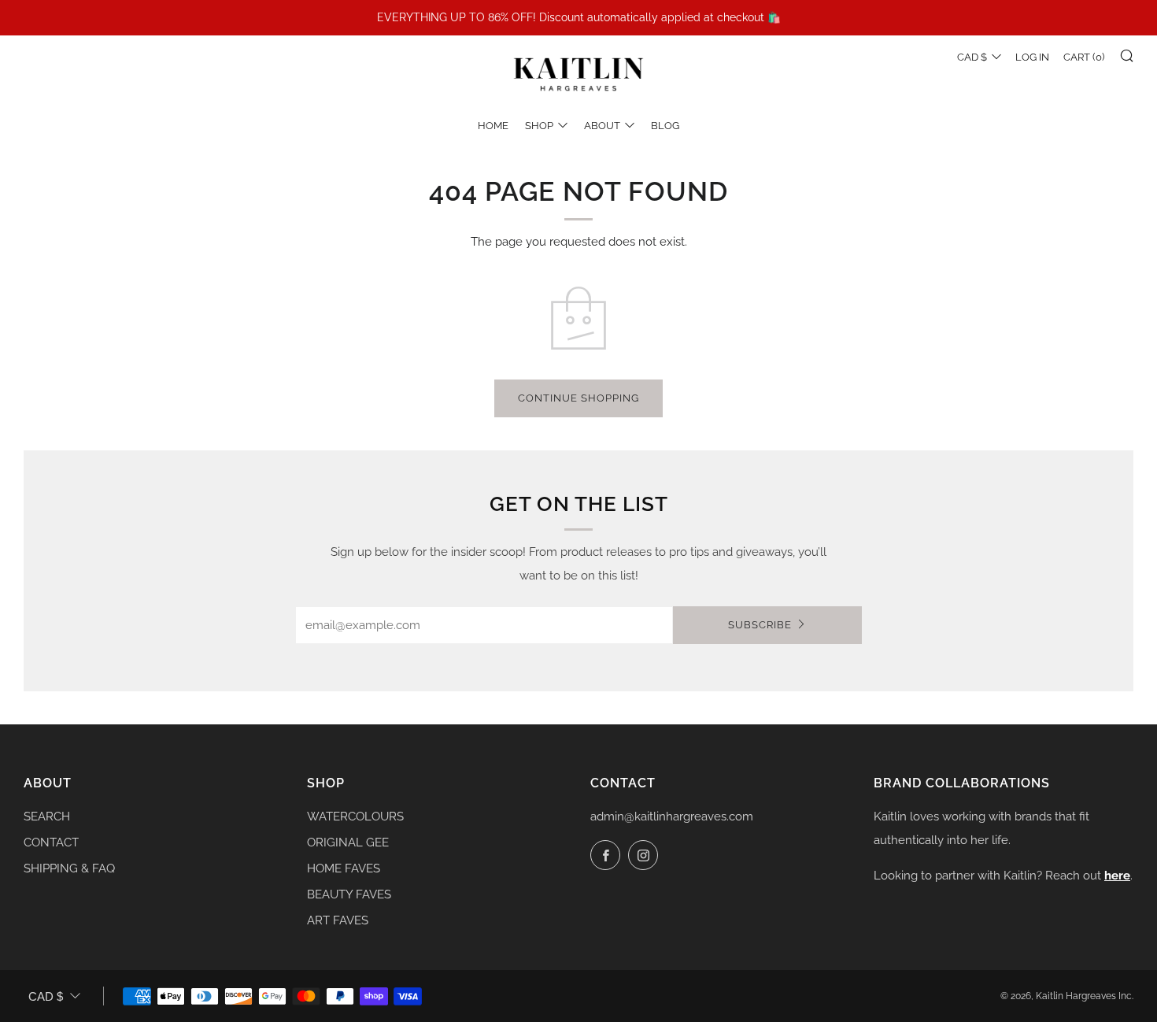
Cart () (1083, 57)
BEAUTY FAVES (349, 894)
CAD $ (972, 57)
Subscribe (760, 625)
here (1117, 875)
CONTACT (51, 842)
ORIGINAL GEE (348, 842)
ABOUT (602, 125)
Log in (1032, 57)
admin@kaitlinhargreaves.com (671, 816)
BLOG (665, 125)
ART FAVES (337, 920)
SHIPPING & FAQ (69, 868)
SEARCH (47, 816)
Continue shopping (578, 398)
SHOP (539, 125)
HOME (493, 125)
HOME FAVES (343, 868)
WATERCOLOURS (355, 816)
